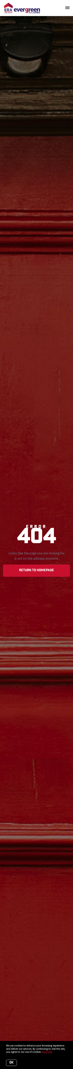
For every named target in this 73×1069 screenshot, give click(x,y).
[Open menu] (67, 8)
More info (47, 1052)
